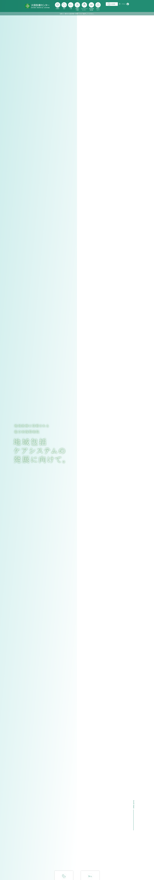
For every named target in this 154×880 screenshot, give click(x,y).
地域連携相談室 (91, 9)
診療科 (57, 8)
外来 (64, 8)
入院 (71, 8)
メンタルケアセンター (84, 9)
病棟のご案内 (77, 9)
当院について (98, 9)
